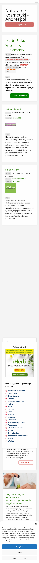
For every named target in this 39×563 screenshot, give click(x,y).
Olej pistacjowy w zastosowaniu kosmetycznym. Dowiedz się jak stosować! (18, 499)
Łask (10, 406)
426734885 (17, 181)
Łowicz (11, 414)
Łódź (10, 412)
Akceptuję (19, 547)
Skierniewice (13, 433)
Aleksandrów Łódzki (16, 391)
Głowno (11, 398)
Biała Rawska (13, 396)
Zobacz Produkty (19, 95)
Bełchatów (12, 393)
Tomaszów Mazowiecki (18, 436)
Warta (10, 438)
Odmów (19, 552)
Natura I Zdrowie (13, 109)
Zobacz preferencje (19, 558)
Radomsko (12, 425)
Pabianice (12, 420)
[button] (36, 524)
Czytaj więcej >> (25, 462)
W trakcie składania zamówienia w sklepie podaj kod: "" (18, 62)
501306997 (17, 118)
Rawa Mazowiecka (16, 428)
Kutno (10, 404)
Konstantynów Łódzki (17, 401)
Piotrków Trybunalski (17, 422)
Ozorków (12, 417)
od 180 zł (22, 67)
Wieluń (11, 441)
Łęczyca (11, 409)
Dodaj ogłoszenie (19, 24)
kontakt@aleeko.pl (18, 179)
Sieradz (11, 430)
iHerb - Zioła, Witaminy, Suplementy (15, 45)
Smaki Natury (12, 169)
